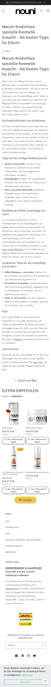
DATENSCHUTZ (12, 527)
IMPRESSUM (10, 552)
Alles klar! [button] (25, 682)
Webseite (17, 339)
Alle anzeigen (25, 499)
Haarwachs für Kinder (34, 428)
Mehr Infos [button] (27, 675)
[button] (3, 11)
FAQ (7, 521)
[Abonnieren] (42, 645)
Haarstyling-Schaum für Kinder (37, 472)
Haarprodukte (11, 588)
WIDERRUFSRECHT (14, 546)
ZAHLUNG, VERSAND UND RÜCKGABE (23, 539)
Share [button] (7, 51)
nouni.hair (38, 362)
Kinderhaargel (7, 428)
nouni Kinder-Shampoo (12, 249)
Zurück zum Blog (27, 380)
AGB (7, 533)
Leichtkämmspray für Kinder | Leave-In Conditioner (13, 473)
